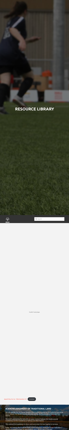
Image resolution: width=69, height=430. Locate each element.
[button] (7, 220)
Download (31, 399)
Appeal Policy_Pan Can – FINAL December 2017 (15, 399)
